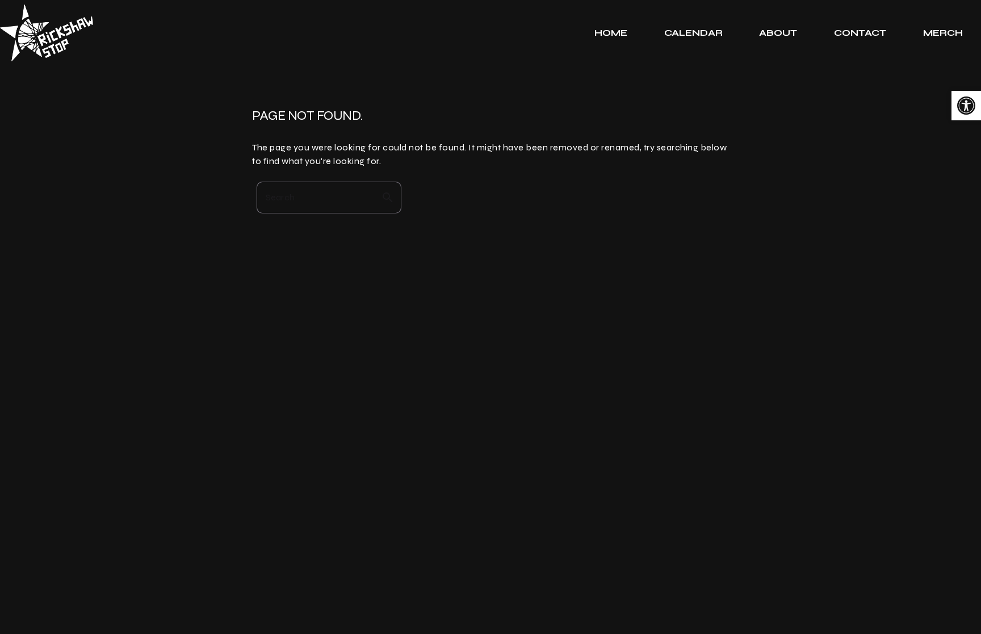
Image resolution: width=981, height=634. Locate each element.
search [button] (388, 197)
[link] (966, 105)
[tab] (611, 33)
